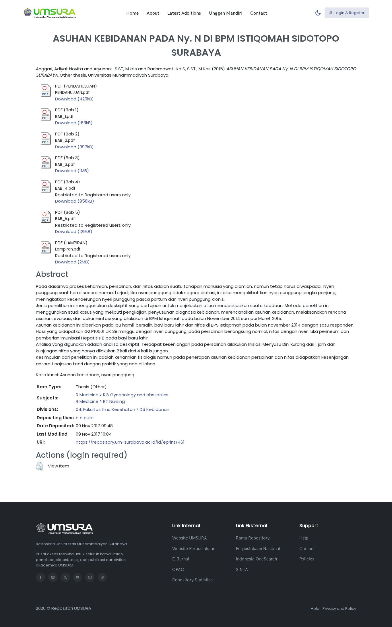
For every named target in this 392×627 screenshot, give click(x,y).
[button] (39, 466)
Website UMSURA (189, 538)
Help (303, 538)
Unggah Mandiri (225, 13)
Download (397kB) (74, 147)
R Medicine (87, 395)
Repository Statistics (192, 580)
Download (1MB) (72, 171)
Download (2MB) (72, 262)
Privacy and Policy (339, 608)
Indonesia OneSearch (256, 559)
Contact (258, 13)
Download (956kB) (74, 201)
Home (132, 13)
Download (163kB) (74, 123)
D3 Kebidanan (154, 409)
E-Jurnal (180, 559)
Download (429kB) (74, 99)
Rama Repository (253, 538)
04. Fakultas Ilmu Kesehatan (105, 409)
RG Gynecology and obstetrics (135, 395)
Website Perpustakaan (193, 548)
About (153, 13)
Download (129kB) (73, 231)
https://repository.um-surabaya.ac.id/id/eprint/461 (130, 442)
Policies (306, 559)
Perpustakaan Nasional (258, 548)
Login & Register (349, 12)
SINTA (242, 569)
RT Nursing (114, 401)
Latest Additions (184, 13)
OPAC (178, 569)
